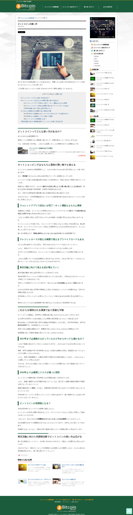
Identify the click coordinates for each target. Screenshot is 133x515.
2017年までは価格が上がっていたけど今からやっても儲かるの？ (47, 113)
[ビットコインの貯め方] (92, 100)
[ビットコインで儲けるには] (92, 73)
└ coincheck (96, 65)
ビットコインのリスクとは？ (104, 135)
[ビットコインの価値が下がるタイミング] (92, 78)
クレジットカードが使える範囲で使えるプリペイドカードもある (47, 106)
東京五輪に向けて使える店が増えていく (39, 108)
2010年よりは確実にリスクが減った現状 (39, 116)
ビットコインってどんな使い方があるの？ (36, 98)
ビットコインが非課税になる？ (36, 119)
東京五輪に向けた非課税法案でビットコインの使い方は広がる (42, 121)
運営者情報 (58, 502)
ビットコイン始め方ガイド (70, 7)
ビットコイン (24, 455)
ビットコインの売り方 (69, 479)
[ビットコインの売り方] (57, 481)
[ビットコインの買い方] (92, 105)
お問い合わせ (74, 502)
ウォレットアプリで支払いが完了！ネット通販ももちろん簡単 (46, 103)
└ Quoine (96, 63)
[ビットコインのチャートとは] (22, 467)
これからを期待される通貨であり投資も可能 (36, 111)
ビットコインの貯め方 (102, 99)
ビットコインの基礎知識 (52, 7)
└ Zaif (95, 58)
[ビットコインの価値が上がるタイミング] (92, 84)
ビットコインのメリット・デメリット (39, 479)
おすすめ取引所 (107, 7)
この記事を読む (82, 155)
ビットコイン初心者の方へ (104, 140)
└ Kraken (96, 61)
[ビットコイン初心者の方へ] (92, 141)
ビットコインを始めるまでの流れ (41, 148)
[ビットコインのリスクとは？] (92, 136)
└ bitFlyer (96, 56)
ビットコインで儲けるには (104, 72)
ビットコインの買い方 (102, 104)
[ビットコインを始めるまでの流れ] (23, 150)
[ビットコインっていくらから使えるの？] (57, 466)
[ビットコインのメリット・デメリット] (22, 481)
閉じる (59, 94)
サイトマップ (65, 502)
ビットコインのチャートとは (37, 465)
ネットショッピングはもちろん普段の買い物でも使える (40, 100)
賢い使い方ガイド (89, 7)
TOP (19, 18)
